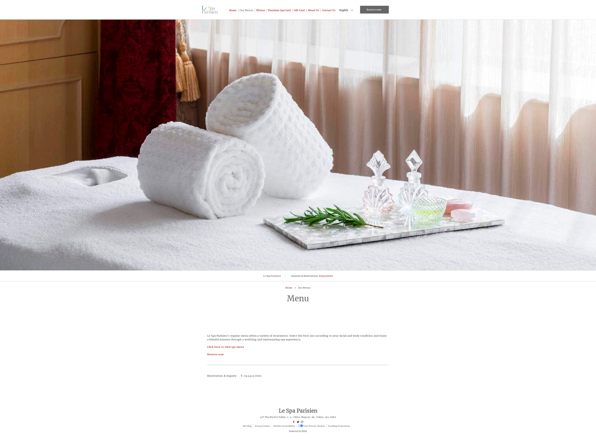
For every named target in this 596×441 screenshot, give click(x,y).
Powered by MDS (298, 431)
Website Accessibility (284, 426)
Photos (260, 10)
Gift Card (299, 10)
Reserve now (374, 9)
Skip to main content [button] (16, 9)
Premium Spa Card (279, 10)
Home (233, 10)
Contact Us (328, 10)
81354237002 (326, 276)
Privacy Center (262, 426)
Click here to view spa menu (225, 346)
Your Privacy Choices (314, 426)
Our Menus (246, 10)
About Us (313, 10)
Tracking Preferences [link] (339, 426)
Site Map (247, 426)
